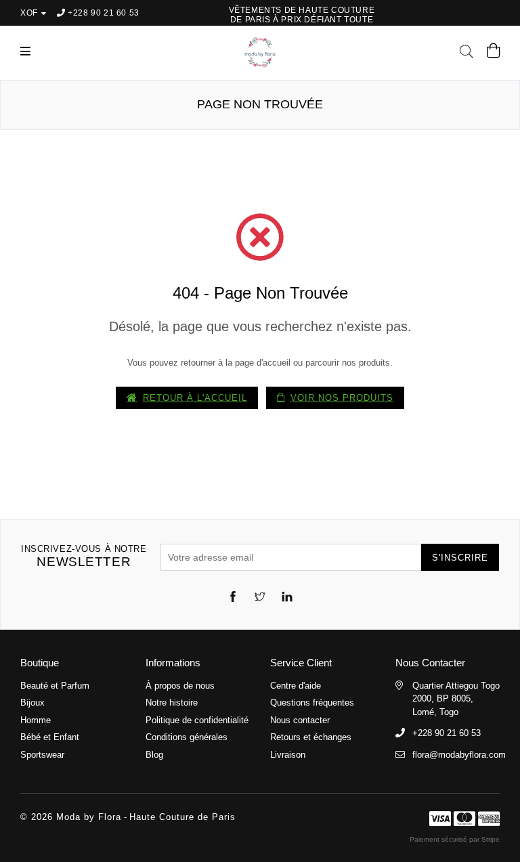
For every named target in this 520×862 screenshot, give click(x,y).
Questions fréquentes (312, 702)
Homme (35, 720)
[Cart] (493, 54)
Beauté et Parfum (54, 686)
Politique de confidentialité (197, 720)
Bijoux (32, 702)
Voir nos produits (341, 398)
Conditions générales (187, 737)
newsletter (84, 556)
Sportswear (42, 755)
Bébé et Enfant (49, 737)
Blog (154, 755)
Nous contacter (300, 720)
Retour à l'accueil (195, 398)
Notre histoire (172, 702)
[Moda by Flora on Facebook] (233, 598)
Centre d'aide (295, 686)
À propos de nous (180, 686)
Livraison (287, 755)
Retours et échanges (310, 737)
